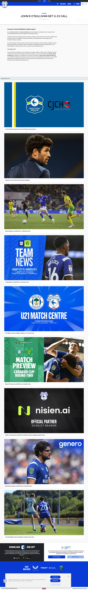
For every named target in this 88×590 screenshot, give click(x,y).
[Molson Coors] (52, 568)
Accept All (55, 577)
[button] (5, 581)
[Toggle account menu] (86, 4)
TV (57, 4)
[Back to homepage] (4, 4)
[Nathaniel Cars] (44, 568)
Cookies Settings (55, 584)
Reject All (55, 580)
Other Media (84, 588)
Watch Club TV (75, 556)
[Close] (68, 576)
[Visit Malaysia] (26, 568)
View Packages (56, 556)
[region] (38, 580)
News (69, 4)
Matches (63, 4)
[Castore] (35, 568)
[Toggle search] (82, 4)
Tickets (39, 1)
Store (49, 1)
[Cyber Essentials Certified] (61, 568)
